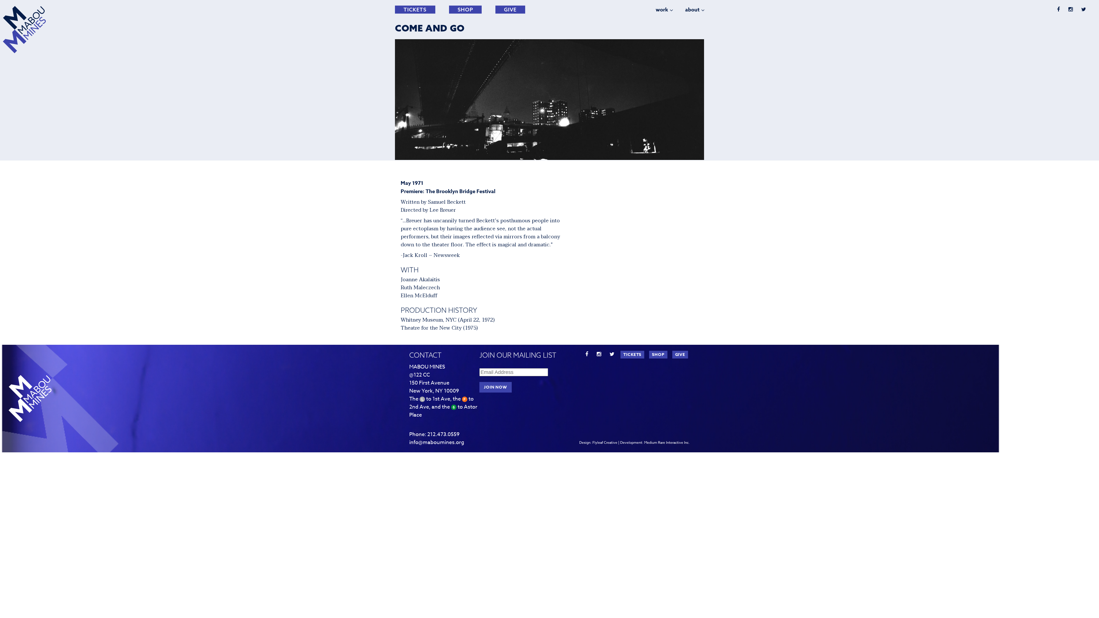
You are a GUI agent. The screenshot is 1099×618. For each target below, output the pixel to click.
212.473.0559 (443, 434)
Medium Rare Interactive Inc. (667, 442)
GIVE (510, 9)
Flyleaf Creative (604, 442)
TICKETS (415, 9)
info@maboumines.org (436, 442)
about (692, 9)
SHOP (465, 9)
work (662, 9)
